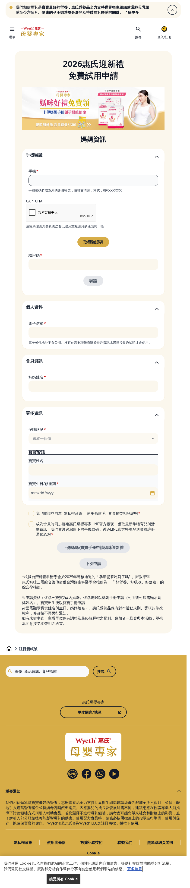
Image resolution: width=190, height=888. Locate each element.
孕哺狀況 (35, 429)
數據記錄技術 (91, 842)
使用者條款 (56, 842)
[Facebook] (86, 774)
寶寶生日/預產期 (42, 483)
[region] (93, 872)
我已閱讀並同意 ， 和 (87, 513)
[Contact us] (100, 774)
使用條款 (94, 513)
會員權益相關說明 (123, 513)
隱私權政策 (73, 513)
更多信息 (134, 868)
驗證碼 (34, 255)
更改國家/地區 (89, 712)
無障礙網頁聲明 (160, 842)
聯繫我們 (124, 842)
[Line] (72, 774)
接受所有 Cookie (63, 879)
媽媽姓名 (35, 377)
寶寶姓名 (35, 460)
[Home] (32, 31)
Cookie (93, 853)
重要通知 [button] (13, 791)
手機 (32, 171)
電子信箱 (35, 323)
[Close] (172, 10)
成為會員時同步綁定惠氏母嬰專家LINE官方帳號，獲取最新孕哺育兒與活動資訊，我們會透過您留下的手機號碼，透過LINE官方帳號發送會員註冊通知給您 (95, 529)
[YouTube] (114, 774)
